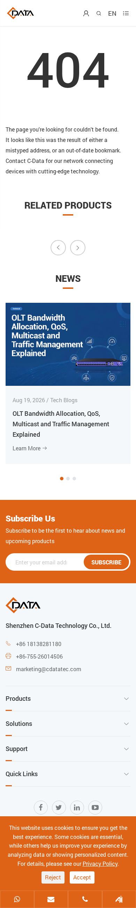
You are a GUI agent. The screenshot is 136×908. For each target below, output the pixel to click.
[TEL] (85, 900)
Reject (53, 877)
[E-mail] (51, 900)
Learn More (30, 448)
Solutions (19, 723)
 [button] (58, 247)
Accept (82, 877)
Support (17, 748)
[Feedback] (119, 900)
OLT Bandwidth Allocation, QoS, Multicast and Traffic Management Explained (61, 423)
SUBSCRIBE (106, 562)
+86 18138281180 (38, 643)
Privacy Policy (100, 863)
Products (18, 698)
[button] (61, 478)
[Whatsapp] (17, 900)
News (68, 278)
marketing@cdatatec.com (48, 669)
